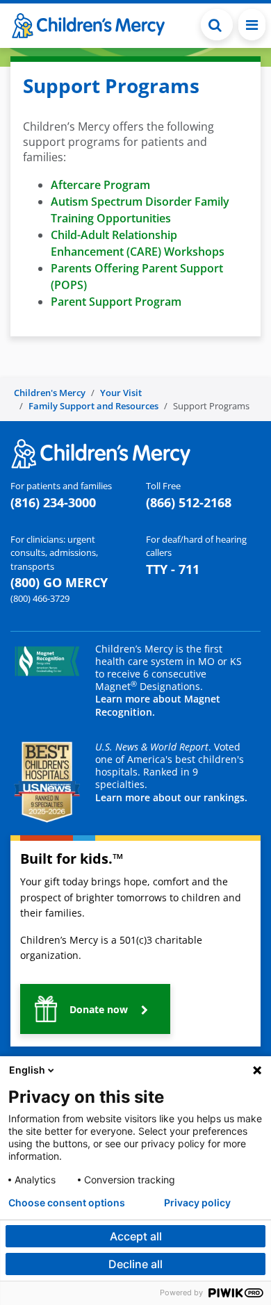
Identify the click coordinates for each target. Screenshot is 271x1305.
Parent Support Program (117, 301)
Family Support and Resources (93, 406)
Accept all (136, 1236)
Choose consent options (66, 1202)
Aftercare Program (100, 184)
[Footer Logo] (100, 452)
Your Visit (121, 392)
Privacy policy (197, 1202)
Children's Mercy (49, 392)
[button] (217, 24)
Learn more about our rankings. (171, 797)
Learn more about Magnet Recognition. (157, 705)
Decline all (135, 1264)
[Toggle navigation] (251, 24)
